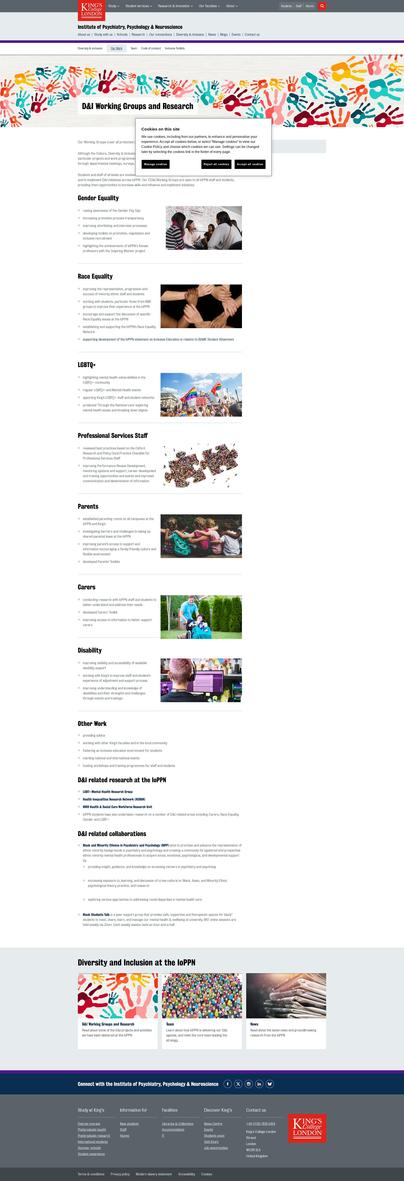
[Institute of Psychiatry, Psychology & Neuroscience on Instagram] (249, 1084)
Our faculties (208, 6)
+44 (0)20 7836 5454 (260, 1124)
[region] (203, 147)
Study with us (103, 34)
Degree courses (89, 1124)
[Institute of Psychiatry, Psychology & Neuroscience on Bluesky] (270, 1084)
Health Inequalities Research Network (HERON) (114, 799)
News (212, 34)
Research (138, 34)
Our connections (160, 34)
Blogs (223, 34)
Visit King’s (211, 1142)
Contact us (252, 34)
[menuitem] (113, 6)
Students (286, 6)
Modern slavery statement (154, 1174)
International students (93, 1142)
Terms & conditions (91, 1174)
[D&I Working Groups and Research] (118, 995)
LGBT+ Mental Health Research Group (108, 791)
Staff (299, 6)
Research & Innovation (174, 6)
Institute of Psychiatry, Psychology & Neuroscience (130, 27)
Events (236, 34)
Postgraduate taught (92, 1129)
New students (129, 1124)
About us (84, 34)
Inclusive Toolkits (175, 48)
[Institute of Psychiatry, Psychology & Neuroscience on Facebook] (227, 1084)
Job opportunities (216, 1148)
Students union (214, 1136)
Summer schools (89, 1148)
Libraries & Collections (177, 1124)
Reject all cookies (216, 164)
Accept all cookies (250, 164)
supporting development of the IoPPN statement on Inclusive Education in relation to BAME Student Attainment (158, 339)
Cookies (206, 1174)
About (230, 6)
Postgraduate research (94, 1136)
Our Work (116, 48)
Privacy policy (120, 1174)
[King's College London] (307, 1124)
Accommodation (173, 1129)
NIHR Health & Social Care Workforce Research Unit (117, 806)
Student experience (91, 1154)
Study (112, 6)
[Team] (202, 995)
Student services (137, 6)
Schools (122, 34)
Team (134, 48)
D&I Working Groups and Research (108, 1024)
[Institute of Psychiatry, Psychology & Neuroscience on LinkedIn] (259, 1084)
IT (163, 1136)
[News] (286, 995)
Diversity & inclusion (190, 34)
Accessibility (186, 1174)
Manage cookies (155, 164)
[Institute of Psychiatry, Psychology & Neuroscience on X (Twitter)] (238, 1084)
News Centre (213, 1124)
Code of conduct (151, 48)
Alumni (310, 6)
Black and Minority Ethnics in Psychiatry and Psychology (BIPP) (126, 845)
